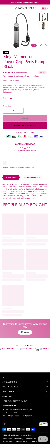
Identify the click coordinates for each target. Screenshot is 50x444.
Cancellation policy (36, 441)
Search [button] (26, 332)
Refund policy (7, 438)
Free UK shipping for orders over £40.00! (25, 2)
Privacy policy (18, 438)
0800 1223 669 (11, 412)
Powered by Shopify (26, 435)
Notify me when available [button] (26, 125)
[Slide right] (45, 45)
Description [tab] (12, 177)
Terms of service (30, 438)
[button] (44, 8)
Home (5, 167)
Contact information (21, 441)
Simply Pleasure (13, 435)
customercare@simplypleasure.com (18, 409)
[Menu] (4, 8)
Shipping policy (7, 441)
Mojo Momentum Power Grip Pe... (22, 167)
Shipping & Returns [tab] (33, 177)
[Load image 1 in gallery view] (43, 17)
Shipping (17, 76)
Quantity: (7, 106)
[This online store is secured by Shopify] (43, 424)
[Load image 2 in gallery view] (43, 26)
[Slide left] (41, 45)
